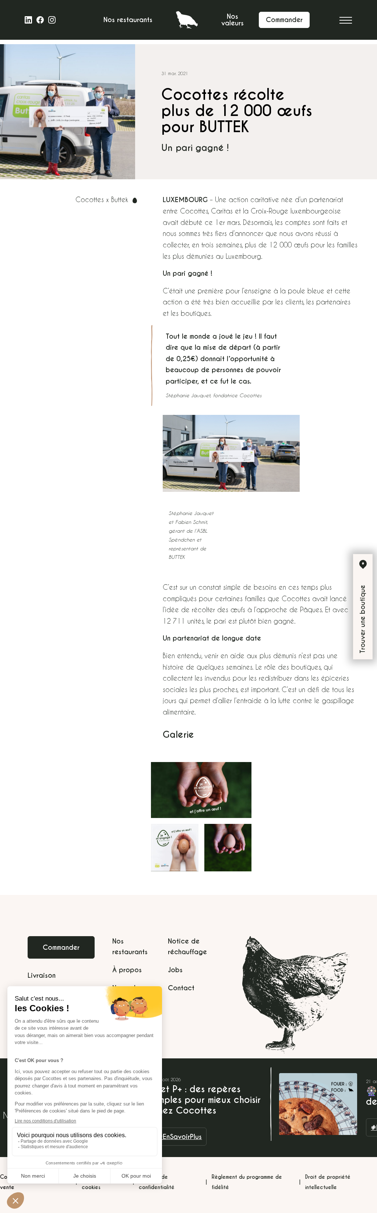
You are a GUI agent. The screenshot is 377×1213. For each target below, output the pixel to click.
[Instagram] (52, 20)
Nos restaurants (127, 20)
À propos (127, 970)
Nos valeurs (232, 20)
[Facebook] (40, 20)
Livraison (42, 975)
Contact (181, 988)
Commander (61, 947)
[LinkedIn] (28, 20)
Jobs (175, 970)
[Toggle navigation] (345, 20)
